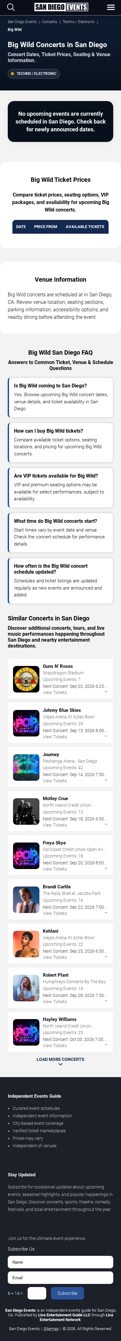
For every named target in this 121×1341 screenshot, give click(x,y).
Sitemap (51, 1328)
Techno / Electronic (79, 22)
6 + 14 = (15, 1293)
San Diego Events (22, 22)
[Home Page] (61, 7)
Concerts (49, 22)
